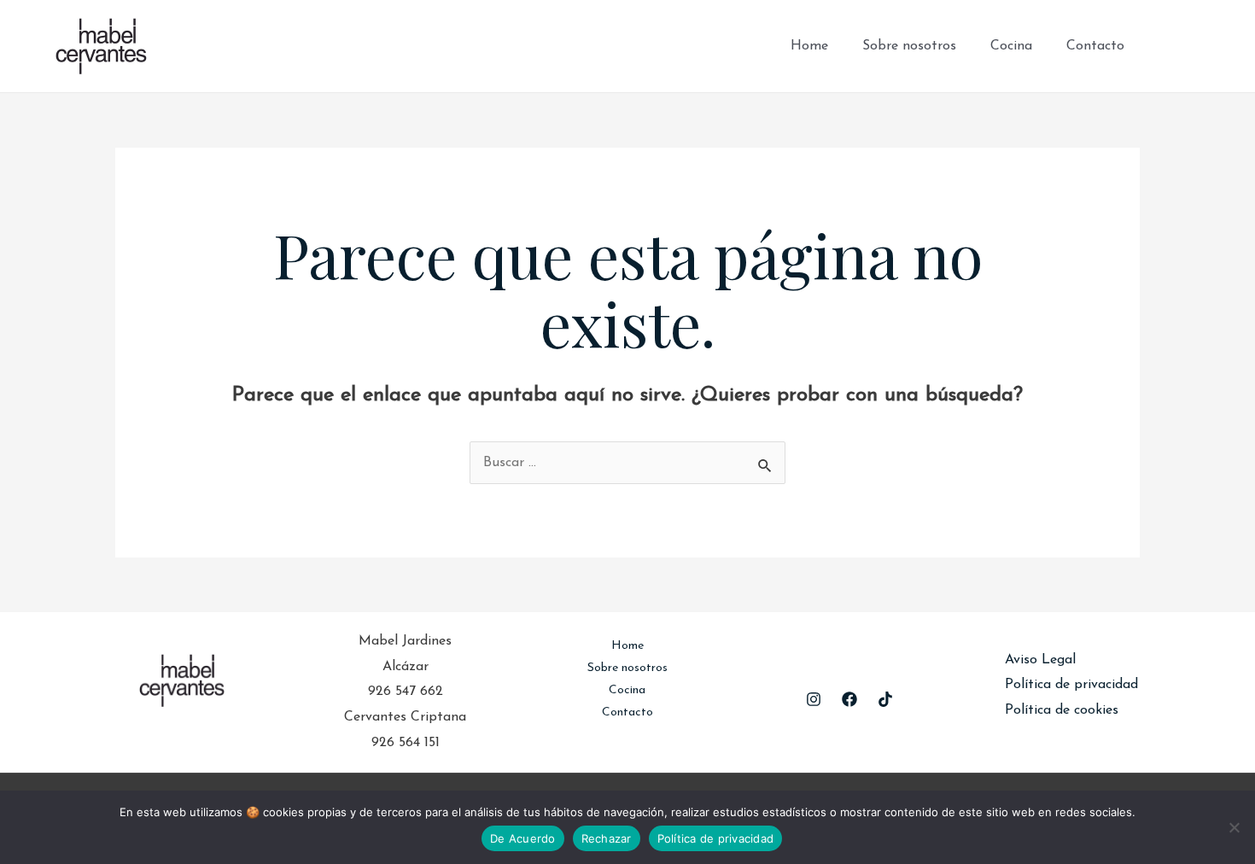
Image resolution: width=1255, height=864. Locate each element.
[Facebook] (1166, 46)
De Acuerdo (523, 838)
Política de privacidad (1071, 685)
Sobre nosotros (909, 46)
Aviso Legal (1040, 660)
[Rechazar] (1233, 827)
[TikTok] (1217, 46)
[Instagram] (1192, 46)
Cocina (1011, 46)
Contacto (1095, 46)
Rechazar (606, 838)
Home (809, 46)
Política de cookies (1061, 710)
